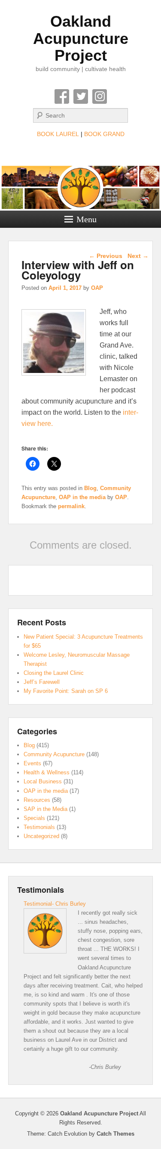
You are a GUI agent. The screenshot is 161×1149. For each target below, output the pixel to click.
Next (138, 255)
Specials (34, 818)
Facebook (62, 96)
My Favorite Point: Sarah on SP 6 (66, 691)
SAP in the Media (45, 809)
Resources (37, 800)
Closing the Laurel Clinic (54, 673)
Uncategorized (41, 836)
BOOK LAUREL (58, 133)
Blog (90, 488)
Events (32, 763)
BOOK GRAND (104, 133)
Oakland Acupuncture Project (80, 38)
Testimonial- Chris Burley (55, 904)
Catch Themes (115, 1133)
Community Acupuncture (54, 754)
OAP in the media (82, 497)
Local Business (43, 781)
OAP (97, 288)
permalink (71, 506)
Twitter (80, 96)
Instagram (99, 96)
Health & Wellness (47, 772)
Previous (105, 255)
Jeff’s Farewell (42, 682)
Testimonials (39, 827)
